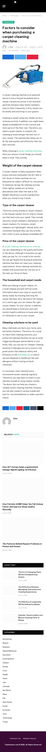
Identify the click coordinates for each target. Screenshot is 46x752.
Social (5, 706)
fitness (5, 667)
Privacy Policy (29, 738)
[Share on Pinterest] (32, 57)
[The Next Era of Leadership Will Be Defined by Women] (9, 605)
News (5, 694)
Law (4, 682)
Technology (8, 22)
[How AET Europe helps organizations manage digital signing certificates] (23, 452)
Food (5, 671)
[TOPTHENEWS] (23, 6)
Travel (5, 722)
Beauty (5, 643)
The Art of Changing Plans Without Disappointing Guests (29, 574)
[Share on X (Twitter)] (20, 57)
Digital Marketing (9, 651)
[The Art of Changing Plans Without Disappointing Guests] (9, 575)
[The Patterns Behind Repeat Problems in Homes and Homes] (23, 528)
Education (7, 655)
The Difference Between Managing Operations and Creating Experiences (29, 589)
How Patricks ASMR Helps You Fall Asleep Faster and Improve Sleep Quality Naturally (22, 507)
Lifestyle (6, 686)
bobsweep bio (24, 355)
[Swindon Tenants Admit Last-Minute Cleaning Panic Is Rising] (9, 618)
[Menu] (4, 6)
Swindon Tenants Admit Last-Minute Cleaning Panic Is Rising (30, 617)
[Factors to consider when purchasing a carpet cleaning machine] (23, 75)
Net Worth (7, 690)
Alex (11, 47)
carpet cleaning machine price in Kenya (22, 246)
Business (6, 647)
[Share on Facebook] (8, 57)
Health (5, 675)
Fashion (6, 663)
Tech (5, 714)
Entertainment (8, 659)
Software (6, 710)
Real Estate (7, 702)
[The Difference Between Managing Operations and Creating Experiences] (9, 590)
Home (5, 678)
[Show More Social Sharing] (41, 57)
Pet (4, 698)
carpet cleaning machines (30, 151)
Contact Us (15, 738)
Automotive (7, 639)
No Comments (14, 50)
